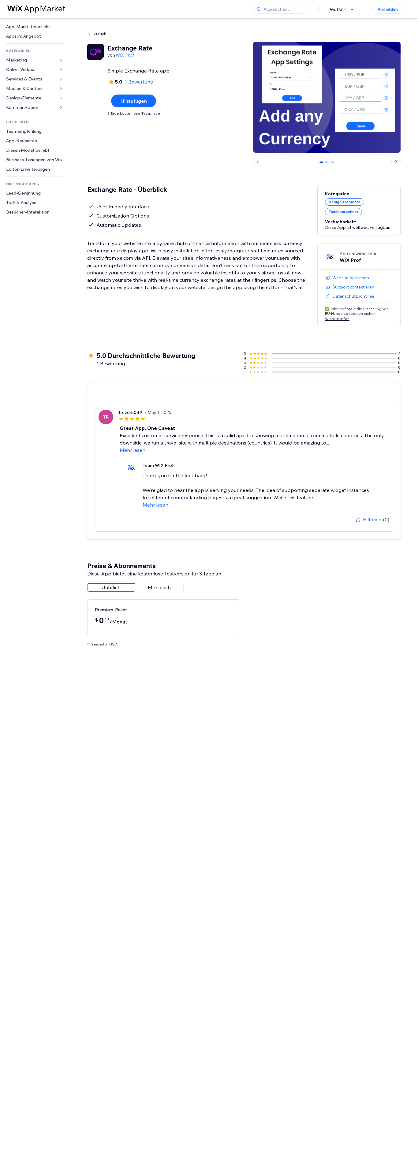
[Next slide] (396, 161)
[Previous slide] (257, 161)
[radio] (111, 587)
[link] (35, 27)
